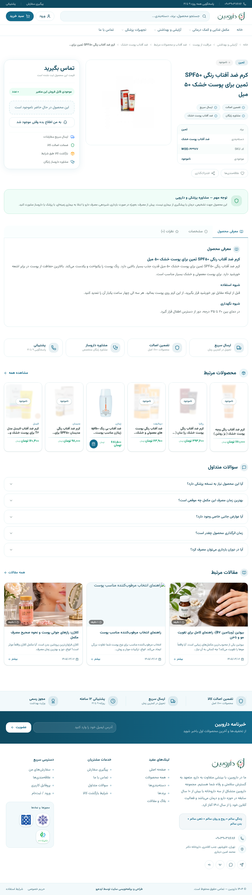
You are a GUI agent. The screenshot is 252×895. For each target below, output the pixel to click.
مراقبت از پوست (202, 45)
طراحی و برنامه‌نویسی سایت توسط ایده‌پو (119, 889)
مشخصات (196, 231)
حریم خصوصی (36, 889)
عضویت (21, 727)
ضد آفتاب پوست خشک (134, 45)
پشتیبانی (11, 4)
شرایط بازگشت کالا (95, 793)
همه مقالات (16, 572)
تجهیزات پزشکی (135, 30)
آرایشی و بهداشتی (169, 30)
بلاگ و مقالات (156, 801)
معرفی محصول (228, 231)
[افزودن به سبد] (94, 444)
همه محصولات (155, 777)
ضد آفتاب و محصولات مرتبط (170, 45)
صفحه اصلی (157, 769)
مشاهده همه (18, 373)
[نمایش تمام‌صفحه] (93, 67)
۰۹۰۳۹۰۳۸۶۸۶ (233, 4)
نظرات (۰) (167, 231)
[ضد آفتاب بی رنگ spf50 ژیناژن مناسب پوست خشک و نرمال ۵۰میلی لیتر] (105, 401)
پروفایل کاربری (40, 785)
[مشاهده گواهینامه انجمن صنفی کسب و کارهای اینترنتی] (43, 820)
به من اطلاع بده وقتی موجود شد (38, 122)
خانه (240, 30)
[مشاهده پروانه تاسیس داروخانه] (43, 837)
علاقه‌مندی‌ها (41, 777)
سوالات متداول (98, 785)
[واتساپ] (230, 864)
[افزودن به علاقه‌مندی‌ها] (215, 388)
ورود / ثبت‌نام (41, 793)
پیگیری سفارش (35, 4)
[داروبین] (231, 16)
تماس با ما (106, 30)
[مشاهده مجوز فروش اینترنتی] (26, 820)
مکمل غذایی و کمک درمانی (210, 30)
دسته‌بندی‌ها (157, 785)
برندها (162, 793)
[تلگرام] (241, 864)
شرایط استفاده (14, 889)
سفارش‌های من (39, 769)
